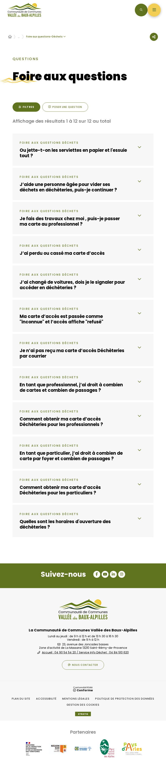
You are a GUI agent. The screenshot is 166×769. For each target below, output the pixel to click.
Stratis (83, 714)
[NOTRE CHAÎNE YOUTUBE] (105, 574)
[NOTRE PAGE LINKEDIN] (113, 574)
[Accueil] (10, 36)
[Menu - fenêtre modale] (154, 10)
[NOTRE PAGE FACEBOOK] (96, 574)
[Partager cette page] (154, 37)
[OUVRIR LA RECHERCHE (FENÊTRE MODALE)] (141, 10)
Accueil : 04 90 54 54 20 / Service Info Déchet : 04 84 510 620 (85, 652)
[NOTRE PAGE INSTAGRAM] (121, 574)
